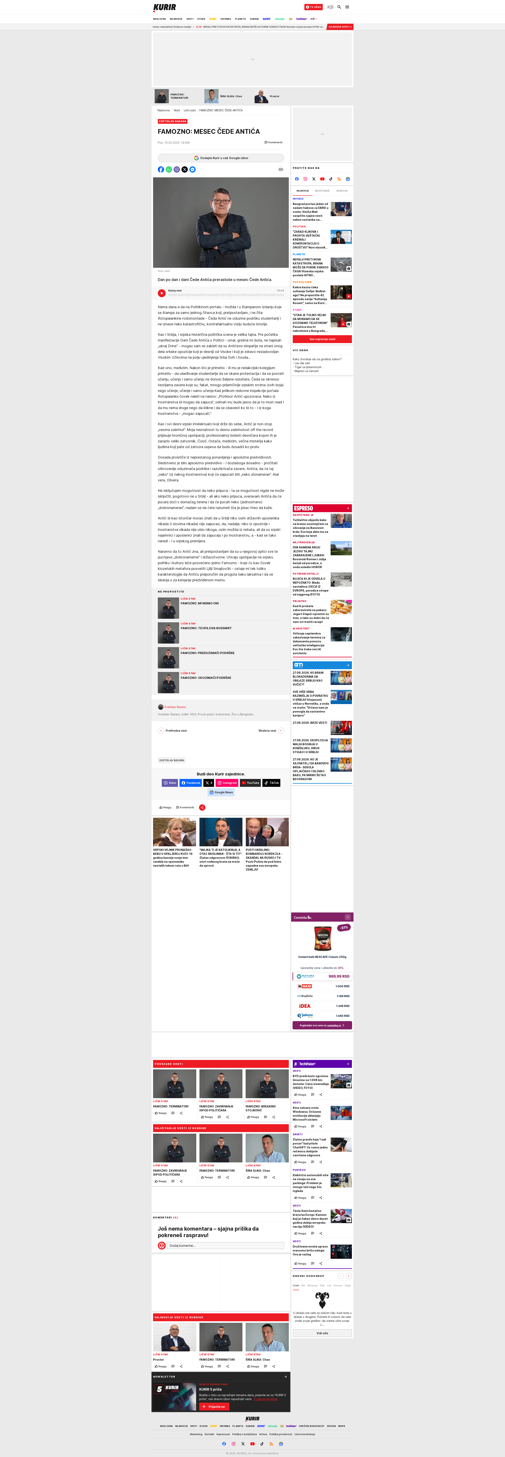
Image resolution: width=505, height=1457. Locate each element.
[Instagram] (305, 179)
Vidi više (322, 1333)
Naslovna (164, 110)
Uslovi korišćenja (305, 1434)
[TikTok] (330, 179)
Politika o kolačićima (244, 1434)
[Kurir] (164, 7)
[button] (273, 142)
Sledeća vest (267, 730)
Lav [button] (329, 1285)
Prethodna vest (176, 730)
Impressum (223, 1434)
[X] (314, 179)
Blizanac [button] (313, 1285)
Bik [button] (303, 1285)
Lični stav (190, 110)
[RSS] (339, 179)
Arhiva (263, 1434)
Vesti (177, 110)
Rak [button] (322, 1285)
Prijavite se (217, 1406)
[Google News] (347, 179)
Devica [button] (338, 1285)
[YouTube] (322, 179)
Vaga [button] (347, 1285)
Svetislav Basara (175, 707)
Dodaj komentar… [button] (182, 1246)
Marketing (196, 1434)
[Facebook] (297, 179)
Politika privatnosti (280, 1434)
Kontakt (209, 1434)
